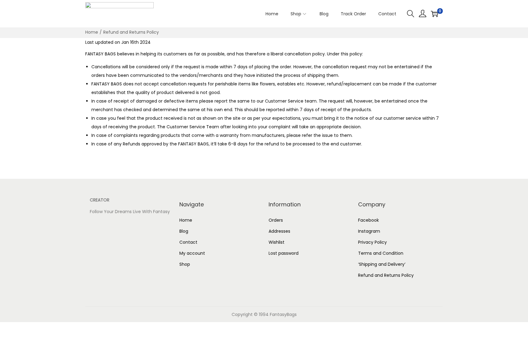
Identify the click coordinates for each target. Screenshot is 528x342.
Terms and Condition (380, 253)
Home (91, 32)
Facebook (368, 220)
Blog (183, 231)
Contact (188, 242)
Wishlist (276, 242)
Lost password (284, 253)
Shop (184, 264)
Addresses (279, 231)
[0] (434, 13)
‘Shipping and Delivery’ (382, 264)
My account (192, 253)
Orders (276, 220)
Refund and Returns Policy (386, 275)
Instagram (369, 231)
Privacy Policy (372, 242)
